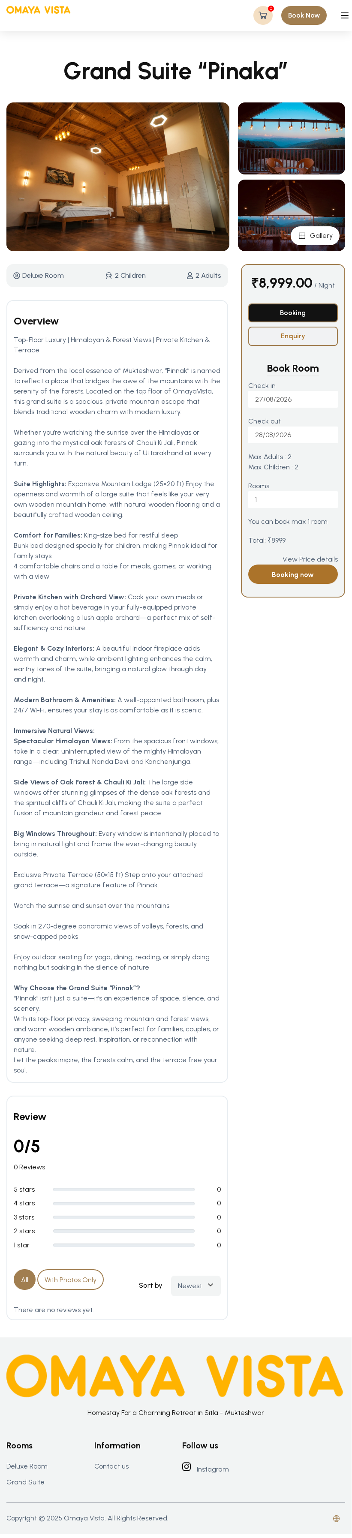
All (24, 1280)
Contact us (111, 1466)
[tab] (293, 312)
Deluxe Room (43, 275)
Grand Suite (25, 1482)
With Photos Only (70, 1280)
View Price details (310, 559)
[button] (304, 15)
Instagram (213, 1469)
